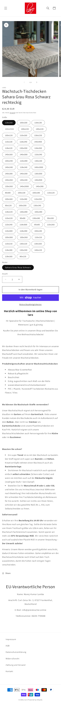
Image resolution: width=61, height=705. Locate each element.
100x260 (24, 237)
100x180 (36, 192)
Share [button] (8, 573)
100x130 (21, 192)
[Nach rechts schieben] (37, 82)
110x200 (38, 199)
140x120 (38, 250)
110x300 (9, 231)
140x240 (9, 167)
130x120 (23, 243)
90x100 (50, 218)
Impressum (11, 639)
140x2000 (24, 186)
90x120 (8, 205)
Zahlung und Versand (15, 665)
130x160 (38, 243)
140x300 (24, 154)
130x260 (9, 186)
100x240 (9, 161)
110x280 (24, 161)
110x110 (38, 237)
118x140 (23, 167)
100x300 (9, 237)
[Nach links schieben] (24, 82)
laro (26, 700)
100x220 (25, 129)
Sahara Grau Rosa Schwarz (18, 267)
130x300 (38, 173)
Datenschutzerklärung (16, 652)
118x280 (23, 231)
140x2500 (11, 130)
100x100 (23, 122)
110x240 (38, 154)
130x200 (23, 148)
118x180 (8, 250)
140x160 (9, 154)
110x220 (9, 218)
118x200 (9, 122)
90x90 (22, 218)
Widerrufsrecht (12, 658)
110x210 (8, 243)
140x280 (40, 186)
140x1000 (38, 167)
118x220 (9, 212)
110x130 (8, 141)
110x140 (8, 224)
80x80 (8, 192)
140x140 (24, 180)
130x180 (36, 218)
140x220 (40, 129)
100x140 (38, 231)
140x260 (9, 180)
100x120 (9, 135)
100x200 (23, 205)
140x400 (38, 141)
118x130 (38, 122)
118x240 (23, 141)
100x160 (9, 199)
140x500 (38, 180)
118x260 (38, 148)
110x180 (23, 199)
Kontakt (9, 671)
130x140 (37, 205)
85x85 (37, 224)
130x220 (38, 135)
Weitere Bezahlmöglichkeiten (30, 304)
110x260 (51, 224)
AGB (8, 645)
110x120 (51, 192)
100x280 (38, 212)
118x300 (23, 224)
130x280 (24, 212)
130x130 (38, 161)
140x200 (24, 173)
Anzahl (5, 274)
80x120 (23, 256)
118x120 (8, 148)
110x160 (23, 135)
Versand (12, 113)
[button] (6, 8)
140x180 (9, 173)
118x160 (8, 256)
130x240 (23, 250)
